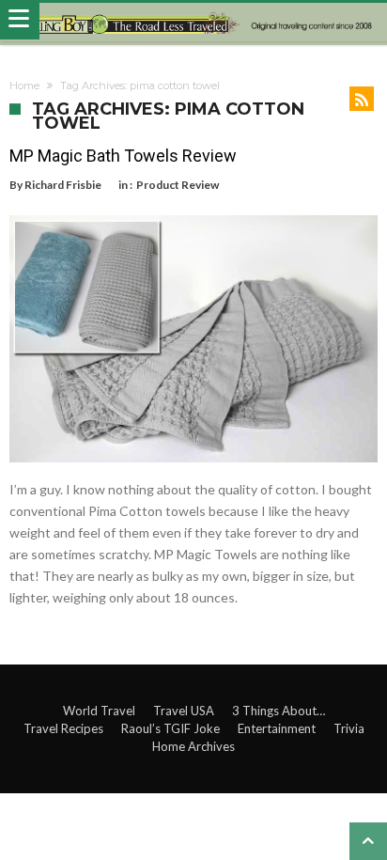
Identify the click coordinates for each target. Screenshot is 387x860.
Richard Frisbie (62, 185)
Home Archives (193, 746)
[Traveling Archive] (193, 22)
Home (24, 85)
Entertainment (277, 728)
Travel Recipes (63, 728)
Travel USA (183, 710)
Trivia (348, 728)
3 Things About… (278, 710)
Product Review (177, 185)
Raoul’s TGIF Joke (170, 728)
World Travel (99, 710)
